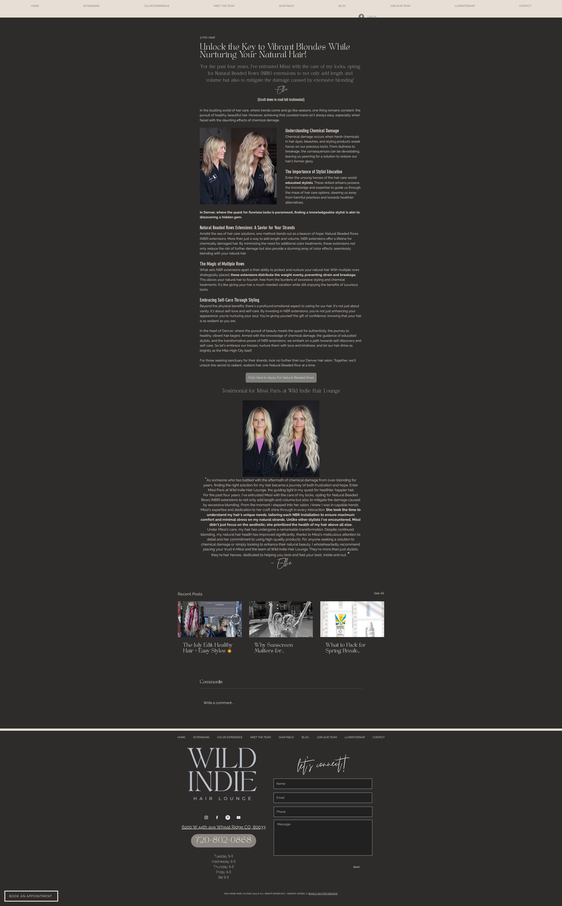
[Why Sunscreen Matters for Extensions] (281, 619)
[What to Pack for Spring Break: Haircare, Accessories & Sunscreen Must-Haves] (352, 619)
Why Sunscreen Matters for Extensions (273, 648)
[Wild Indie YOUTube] (238, 817)
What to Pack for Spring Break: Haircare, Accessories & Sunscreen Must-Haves (352, 648)
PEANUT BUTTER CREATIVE (323, 893)
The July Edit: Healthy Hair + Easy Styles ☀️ (207, 648)
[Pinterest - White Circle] (227, 817)
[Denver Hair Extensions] (210, 619)
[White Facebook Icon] (217, 817)
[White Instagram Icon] (206, 817)
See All (379, 593)
